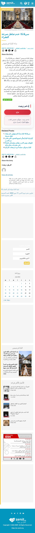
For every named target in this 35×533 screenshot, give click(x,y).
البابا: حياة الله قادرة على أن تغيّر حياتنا (19, 395)
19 (9, 293)
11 (5, 290)
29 (21, 296)
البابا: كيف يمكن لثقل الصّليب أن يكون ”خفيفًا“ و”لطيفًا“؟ (19, 413)
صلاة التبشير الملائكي (7, 9)
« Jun (4, 300)
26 (9, 296)
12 (9, 290)
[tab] (11, 436)
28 (17, 296)
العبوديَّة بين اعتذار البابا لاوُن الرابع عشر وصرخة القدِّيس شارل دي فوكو (19, 387)
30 (25, 296)
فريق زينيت (30, 48)
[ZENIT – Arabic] (10, 3)
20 (13, 293)
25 (5, 296)
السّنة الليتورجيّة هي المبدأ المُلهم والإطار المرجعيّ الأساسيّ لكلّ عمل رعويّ (10, 366)
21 (17, 293)
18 (5, 293)
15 (21, 290)
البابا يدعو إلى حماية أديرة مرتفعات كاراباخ (18, 147)
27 (13, 296)
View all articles (7, 175)
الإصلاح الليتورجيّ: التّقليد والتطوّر (18, 403)
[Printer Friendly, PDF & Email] (7, 100)
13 (13, 290)
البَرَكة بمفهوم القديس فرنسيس (18, 420)
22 (21, 293)
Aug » (8, 300)
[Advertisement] (17, 220)
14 (17, 290)
